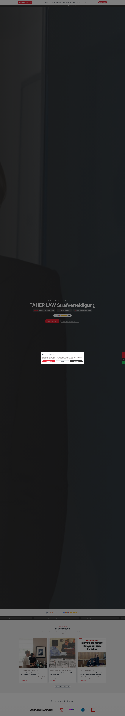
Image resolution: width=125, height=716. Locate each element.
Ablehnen (62, 361)
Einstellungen (76, 361)
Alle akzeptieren (49, 361)
